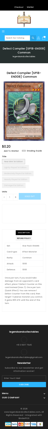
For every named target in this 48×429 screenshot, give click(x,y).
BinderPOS (24, 418)
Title (4, 156)
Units (4, 192)
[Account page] (38, 38)
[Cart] (44, 38)
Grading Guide (34, 150)
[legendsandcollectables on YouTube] (37, 3)
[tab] (24, 232)
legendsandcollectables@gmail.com (23, 357)
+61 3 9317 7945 (24, 344)
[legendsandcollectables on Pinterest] (21, 3)
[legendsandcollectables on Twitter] (16, 3)
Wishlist (30, 7)
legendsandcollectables (24, 56)
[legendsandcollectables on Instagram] (27, 3)
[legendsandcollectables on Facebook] (11, 3)
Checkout (19, 7)
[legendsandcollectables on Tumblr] (32, 3)
